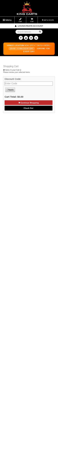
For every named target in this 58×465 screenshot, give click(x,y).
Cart (31, 21)
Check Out (28, 108)
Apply (11, 90)
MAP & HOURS (48, 20)
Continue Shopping (29, 103)
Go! (40, 32)
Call (20, 21)
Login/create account (30, 26)
